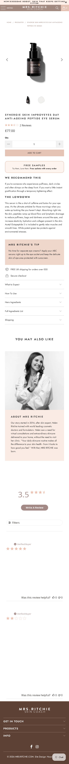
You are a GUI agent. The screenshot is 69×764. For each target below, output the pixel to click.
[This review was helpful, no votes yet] (53, 597)
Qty (7, 137)
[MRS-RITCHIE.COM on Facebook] (31, 747)
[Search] (57, 8)
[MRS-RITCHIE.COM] (34, 8)
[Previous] (7, 59)
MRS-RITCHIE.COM (24, 756)
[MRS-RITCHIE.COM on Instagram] (37, 747)
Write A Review (34, 507)
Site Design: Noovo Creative (48, 756)
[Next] (61, 59)
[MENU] (1, 8)
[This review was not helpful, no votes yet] (59, 597)
